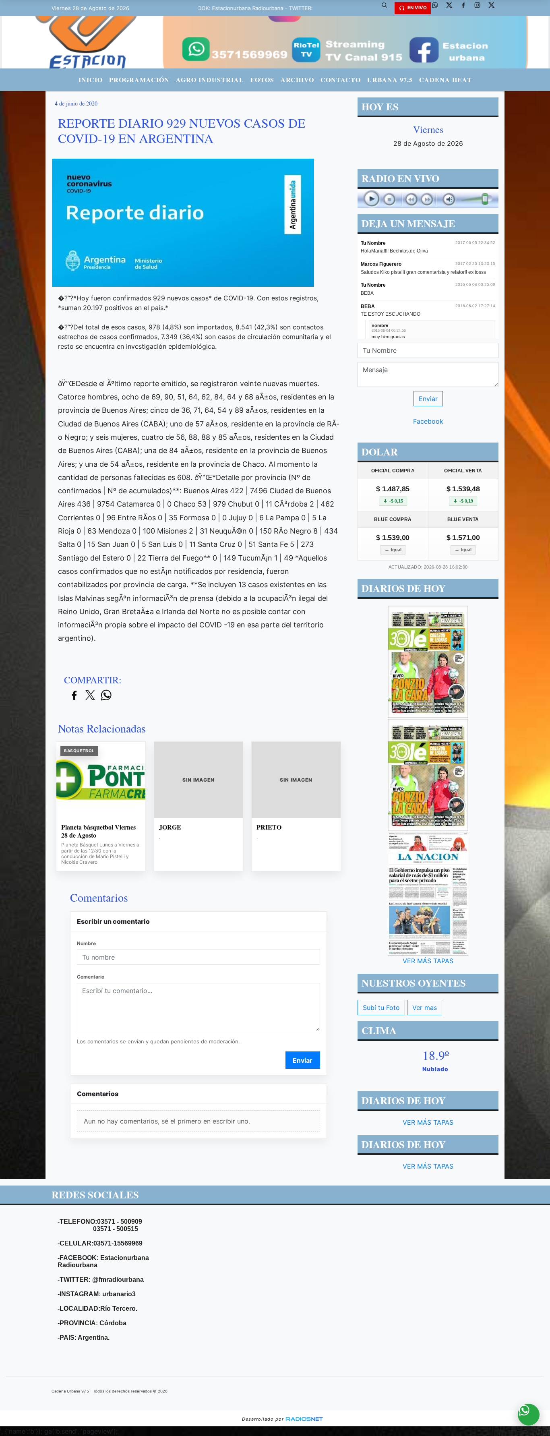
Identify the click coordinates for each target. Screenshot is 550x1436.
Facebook (428, 421)
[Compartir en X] (90, 695)
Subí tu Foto (381, 1008)
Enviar (302, 1060)
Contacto (340, 79)
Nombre (86, 943)
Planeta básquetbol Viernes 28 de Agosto (98, 831)
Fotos (262, 79)
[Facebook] (466, 8)
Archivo (297, 79)
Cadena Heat (445, 79)
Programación (139, 79)
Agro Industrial (210, 79)
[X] (452, 8)
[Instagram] (480, 8)
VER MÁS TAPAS (428, 961)
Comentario (90, 977)
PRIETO (268, 827)
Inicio (91, 79)
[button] (387, 8)
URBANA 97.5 (390, 79)
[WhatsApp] (438, 8)
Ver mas (424, 1008)
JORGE (170, 827)
